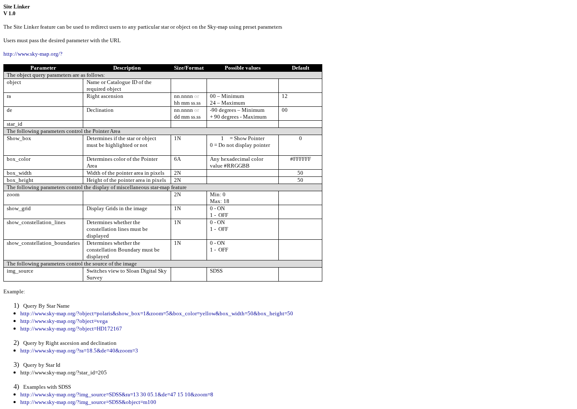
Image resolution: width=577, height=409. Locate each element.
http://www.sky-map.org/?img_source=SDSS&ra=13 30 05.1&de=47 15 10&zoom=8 (116, 394)
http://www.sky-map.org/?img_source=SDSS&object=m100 (88, 402)
